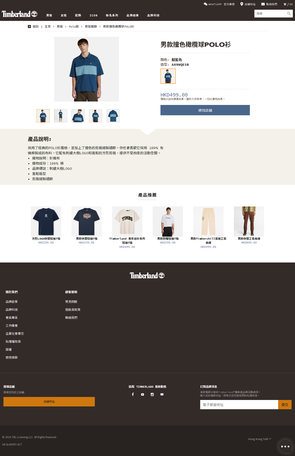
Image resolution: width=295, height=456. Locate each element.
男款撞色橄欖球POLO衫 (118, 26)
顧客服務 (71, 292)
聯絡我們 (271, 4)
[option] (86, 69)
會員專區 (12, 318)
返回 (36, 26)
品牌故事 (12, 302)
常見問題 (71, 302)
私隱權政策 (13, 342)
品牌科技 (12, 310)
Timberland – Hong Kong (19, 14)
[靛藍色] (168, 76)
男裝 (60, 26)
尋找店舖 (205, 110)
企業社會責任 (15, 334)
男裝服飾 (91, 26)
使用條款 (12, 357)
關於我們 (12, 292)
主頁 (48, 26)
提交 (284, 405)
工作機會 (12, 326)
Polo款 (74, 26)
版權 (9, 349)
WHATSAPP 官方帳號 (222, 4)
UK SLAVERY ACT (12, 444)
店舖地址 (250, 4)
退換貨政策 (72, 310)
